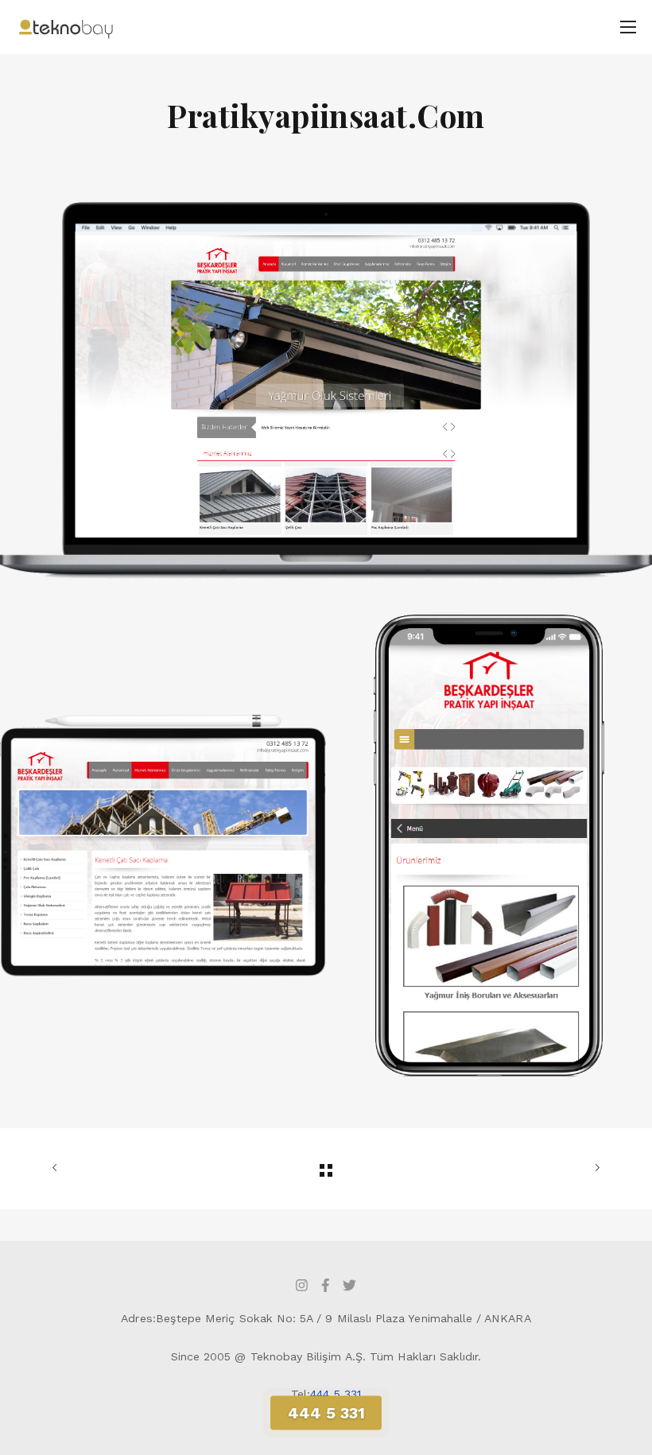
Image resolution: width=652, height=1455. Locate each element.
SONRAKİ (511, 1168)
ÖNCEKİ (141, 1168)
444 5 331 (335, 1393)
